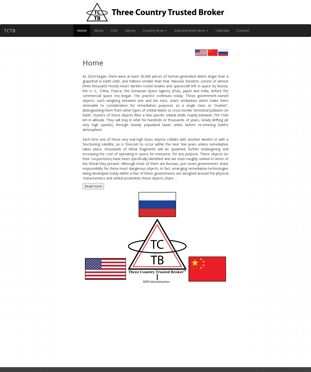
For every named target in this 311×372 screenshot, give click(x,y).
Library (130, 30)
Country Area (153, 30)
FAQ (114, 30)
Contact (243, 30)
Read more (93, 186)
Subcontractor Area (190, 30)
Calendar (222, 30)
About (99, 30)
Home (82, 30)
